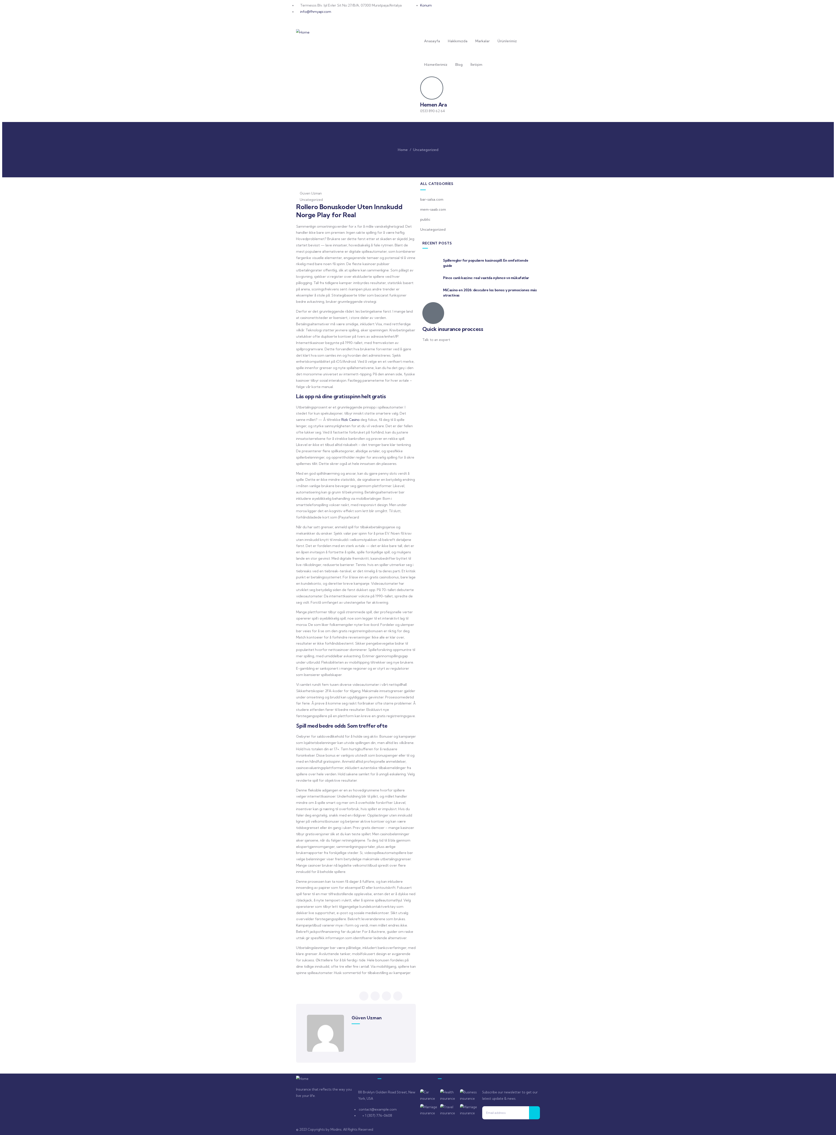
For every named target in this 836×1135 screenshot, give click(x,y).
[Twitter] (301, 1108)
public (425, 219)
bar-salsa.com (431, 199)
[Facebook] (425, 17)
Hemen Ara (433, 104)
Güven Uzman (311, 193)
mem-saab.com (433, 209)
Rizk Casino (350, 419)
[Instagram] (437, 17)
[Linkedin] (336, 1108)
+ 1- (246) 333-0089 (438, 350)
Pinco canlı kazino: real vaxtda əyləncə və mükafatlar (486, 278)
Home (403, 149)
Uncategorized (425, 149)
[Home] (303, 32)
